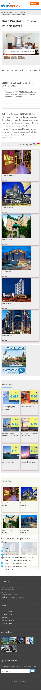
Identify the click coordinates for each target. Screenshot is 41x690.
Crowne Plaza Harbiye (8, 175)
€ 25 (34, 451)
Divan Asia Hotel (6, 303)
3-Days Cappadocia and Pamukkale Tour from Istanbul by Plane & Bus (10, 408)
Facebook (14, 685)
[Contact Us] (14, 370)
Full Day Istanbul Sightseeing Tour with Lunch (29, 434)
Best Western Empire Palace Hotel (34, 144)
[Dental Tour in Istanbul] (29, 640)
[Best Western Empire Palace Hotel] (5, 57)
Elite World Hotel (7, 271)
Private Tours (7, 614)
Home (3, 12)
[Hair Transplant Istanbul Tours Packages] (5, 648)
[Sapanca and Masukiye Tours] (13, 640)
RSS (27, 685)
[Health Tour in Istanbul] (21, 640)
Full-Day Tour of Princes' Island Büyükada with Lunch (10, 461)
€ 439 (14, 396)
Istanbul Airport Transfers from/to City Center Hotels (28, 461)
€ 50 (34, 396)
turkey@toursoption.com (14, 597)
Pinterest (23, 685)
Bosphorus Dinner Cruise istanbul (28, 407)
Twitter (19, 685)
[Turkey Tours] (10, 5)
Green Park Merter (7, 239)
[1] (32, 670)
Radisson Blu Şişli (7, 335)
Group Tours (6, 617)
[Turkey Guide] (14, 356)
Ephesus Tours (7, 623)
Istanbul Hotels (20, 12)
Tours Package (7, 611)
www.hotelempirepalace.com (15, 563)
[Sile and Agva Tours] (5, 640)
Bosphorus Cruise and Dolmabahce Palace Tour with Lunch (10, 435)
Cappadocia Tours (8, 620)
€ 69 (34, 424)
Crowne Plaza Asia (7, 207)
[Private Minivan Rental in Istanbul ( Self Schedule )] (13, 648)
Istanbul (10, 12)
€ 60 (15, 424)
